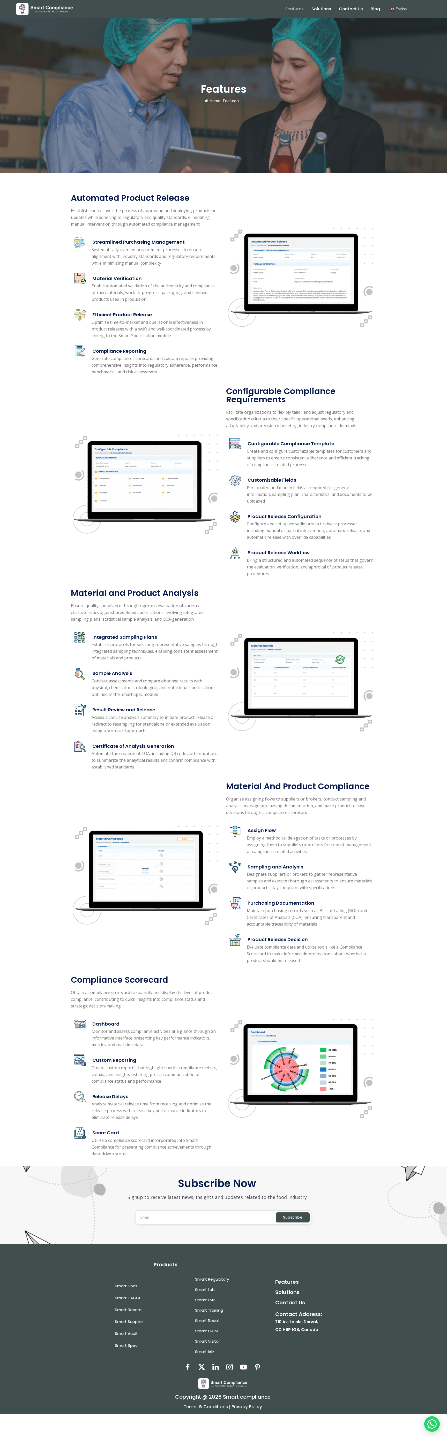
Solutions (321, 9)
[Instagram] (229, 1366)
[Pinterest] (257, 1366)
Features (294, 9)
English (400, 9)
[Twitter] (201, 1366)
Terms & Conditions (206, 1407)
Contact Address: (298, 1321)
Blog (375, 9)
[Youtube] (243, 1366)
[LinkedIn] (215, 1366)
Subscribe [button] (292, 1217)
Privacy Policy (247, 1407)
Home (215, 100)
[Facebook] (187, 1366)
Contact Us (351, 9)
